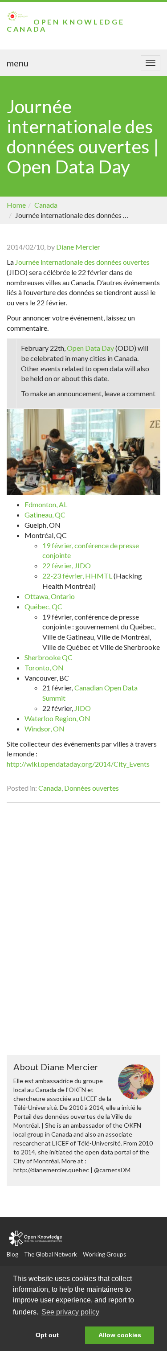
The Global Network (50, 1254)
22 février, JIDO (66, 565)
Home (16, 205)
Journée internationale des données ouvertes (82, 262)
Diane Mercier (78, 246)
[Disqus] (83, 927)
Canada (45, 205)
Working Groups (104, 1254)
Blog (12, 1254)
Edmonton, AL (45, 504)
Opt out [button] (47, 1335)
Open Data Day (90, 348)
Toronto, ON (44, 667)
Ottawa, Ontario (49, 596)
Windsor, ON (44, 728)
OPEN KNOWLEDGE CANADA (66, 25)
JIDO (82, 708)
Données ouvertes (91, 788)
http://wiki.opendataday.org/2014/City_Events (78, 764)
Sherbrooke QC (48, 657)
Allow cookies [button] (119, 1335)
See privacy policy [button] (70, 1312)
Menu (18, 62)
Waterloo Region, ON (57, 718)
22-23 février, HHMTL (77, 575)
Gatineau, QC (44, 514)
